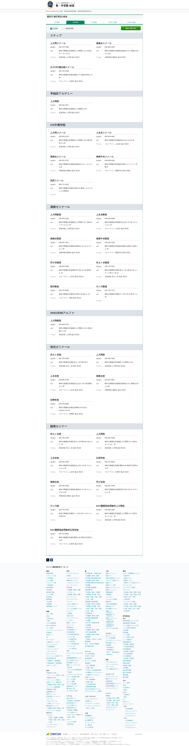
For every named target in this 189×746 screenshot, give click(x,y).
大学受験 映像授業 (90, 587)
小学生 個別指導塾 (90, 632)
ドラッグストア (90, 718)
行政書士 (89, 672)
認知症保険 (126, 663)
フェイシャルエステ (112, 664)
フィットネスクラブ (91, 699)
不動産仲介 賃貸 (51, 689)
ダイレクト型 (52, 576)
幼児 (87, 656)
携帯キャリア (128, 580)
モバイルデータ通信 (129, 587)
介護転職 (108, 594)
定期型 (132, 644)
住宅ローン (49, 635)
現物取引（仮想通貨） (54, 660)
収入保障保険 (128, 653)
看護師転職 (109, 592)
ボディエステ (110, 666)
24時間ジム (88, 701)
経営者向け (110, 647)
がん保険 (49, 601)
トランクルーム (71, 606)
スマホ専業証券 (51, 623)
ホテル (69, 719)
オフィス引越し (71, 679)
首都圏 (50, 684)
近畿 (58, 684)
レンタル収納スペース (75, 608)
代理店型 (50, 578)
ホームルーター (127, 585)
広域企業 (127, 599)
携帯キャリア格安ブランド (132, 583)
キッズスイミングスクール (92, 706)
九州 (62, 684)
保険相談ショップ (51, 606)
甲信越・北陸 (96, 594)
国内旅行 (70, 700)
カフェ (69, 655)
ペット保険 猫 (127, 639)
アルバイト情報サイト (113, 580)
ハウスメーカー (52, 724)
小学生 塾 (88, 627)
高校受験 (75, 22)
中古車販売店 (71, 632)
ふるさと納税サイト (73, 604)
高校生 (88, 639)
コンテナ (70, 611)
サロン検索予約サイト (113, 669)
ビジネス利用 (72, 722)
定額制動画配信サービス (74, 658)
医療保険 (49, 599)
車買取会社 (70, 627)
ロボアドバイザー (51, 665)
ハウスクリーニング (73, 583)
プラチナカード (131, 715)
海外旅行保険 (50, 592)
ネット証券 (49, 614)
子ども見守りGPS (72, 691)
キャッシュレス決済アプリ (54, 656)
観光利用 (70, 724)
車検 (68, 651)
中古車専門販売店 (73, 634)
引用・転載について (104, 734)
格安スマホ (127, 578)
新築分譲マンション (52, 706)
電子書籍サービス (72, 662)
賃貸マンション (51, 694)
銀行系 (50, 642)
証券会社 (50, 618)
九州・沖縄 (89, 599)
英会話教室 (88, 658)
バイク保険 (49, 580)
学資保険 (49, 604)
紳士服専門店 (89, 720)
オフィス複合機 (71, 684)
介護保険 (125, 668)
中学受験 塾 (88, 613)
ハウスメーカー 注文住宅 (53, 710)
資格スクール (89, 677)
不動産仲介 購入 (51, 677)
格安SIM (126, 576)
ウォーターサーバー (73, 573)
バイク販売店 (71, 641)
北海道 (88, 592)
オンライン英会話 (90, 660)
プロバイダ (126, 590)
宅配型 (70, 613)
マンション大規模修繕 (53, 687)
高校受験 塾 (88, 590)
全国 (116, 705)
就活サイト (109, 576)
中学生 (94, 639)
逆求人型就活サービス (113, 578)
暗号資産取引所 (51, 658)
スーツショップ (90, 722)
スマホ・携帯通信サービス (131, 573)
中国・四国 (61, 720)
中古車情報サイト (72, 630)
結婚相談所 (109, 681)
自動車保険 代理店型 (129, 623)
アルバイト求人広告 (112, 628)
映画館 (108, 695)
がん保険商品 (127, 656)
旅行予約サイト (71, 698)
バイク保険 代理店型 (129, 628)
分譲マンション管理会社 (53, 682)
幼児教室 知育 (89, 646)
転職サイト (109, 583)
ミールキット (71, 592)
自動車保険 (49, 573)
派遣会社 (108, 601)
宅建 (87, 668)
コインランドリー (72, 585)
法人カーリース (110, 636)
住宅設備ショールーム (53, 696)
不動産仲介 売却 (51, 673)
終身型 (126, 644)
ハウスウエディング (112, 676)
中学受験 (94, 22)
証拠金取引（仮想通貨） (55, 663)
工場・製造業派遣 (111, 604)
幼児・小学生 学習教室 (92, 644)
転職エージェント (111, 590)
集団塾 (55, 28)
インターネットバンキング (54, 630)
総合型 (70, 667)
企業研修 (108, 645)
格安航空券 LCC (72, 707)
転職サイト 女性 (111, 585)
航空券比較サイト (72, 703)
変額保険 (125, 675)
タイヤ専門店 (89, 727)
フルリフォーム (52, 701)
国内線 (70, 710)
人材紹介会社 (110, 622)
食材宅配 (69, 587)
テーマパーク (110, 710)
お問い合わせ (94, 734)
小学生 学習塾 (131, 22)
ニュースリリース (73, 734)
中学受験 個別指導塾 (91, 618)
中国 (139, 594)
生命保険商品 (127, 649)
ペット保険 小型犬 (128, 637)
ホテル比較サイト (72, 705)
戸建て (58, 675)
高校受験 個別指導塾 (91, 601)
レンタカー (70, 620)
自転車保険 (49, 587)
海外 (73, 717)
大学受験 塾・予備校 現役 (93, 573)
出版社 (70, 672)
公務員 (88, 675)
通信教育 (88, 637)
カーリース (70, 625)
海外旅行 (77, 700)
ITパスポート (96, 675)
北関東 (56, 717)
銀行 (49, 621)
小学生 (99, 639)
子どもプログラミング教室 (93, 691)
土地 (62, 675)
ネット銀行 (49, 628)
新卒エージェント (111, 618)
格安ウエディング (111, 679)
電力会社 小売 (71, 688)
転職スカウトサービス (113, 587)
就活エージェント (111, 573)
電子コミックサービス (73, 665)
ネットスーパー (71, 597)
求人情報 (114, 734)
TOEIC (88, 670)
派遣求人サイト (110, 606)
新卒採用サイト (110, 615)
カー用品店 (88, 725)
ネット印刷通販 (110, 638)
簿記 (92, 668)
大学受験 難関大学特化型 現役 (94, 583)
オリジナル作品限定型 (75, 669)
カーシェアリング (72, 618)
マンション (51, 675)
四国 (125, 597)
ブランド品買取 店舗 (73, 676)
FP (87, 665)
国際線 (75, 710)
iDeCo (125, 692)
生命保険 (49, 597)
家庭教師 (88, 641)
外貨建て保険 (127, 665)
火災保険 (49, 590)
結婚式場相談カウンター (113, 683)
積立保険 (125, 677)
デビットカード (51, 653)
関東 (118, 698)
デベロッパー (52, 727)
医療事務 (92, 665)
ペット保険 (49, 594)
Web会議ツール (110, 643)
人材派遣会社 (110, 625)
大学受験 (57, 22)
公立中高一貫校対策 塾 (92, 622)
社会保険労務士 (97, 670)
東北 (50, 717)
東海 (54, 684)
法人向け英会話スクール (92, 689)
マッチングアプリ (111, 688)
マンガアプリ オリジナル (74, 674)
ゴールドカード (52, 651)
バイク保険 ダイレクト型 (130, 625)
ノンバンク (56, 642)
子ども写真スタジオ (73, 660)
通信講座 (88, 663)
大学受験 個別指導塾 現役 (93, 578)
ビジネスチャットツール (113, 640)
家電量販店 (88, 715)
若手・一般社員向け (113, 652)
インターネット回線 (129, 601)
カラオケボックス (111, 707)
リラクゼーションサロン (92, 703)
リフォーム (49, 699)
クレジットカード (51, 644)
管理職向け (110, 650)
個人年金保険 (127, 672)
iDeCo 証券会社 (51, 625)
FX (47, 637)
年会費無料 (51, 646)
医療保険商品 (127, 642)
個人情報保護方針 (84, 734)
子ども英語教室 (90, 653)
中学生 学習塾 (112, 22)
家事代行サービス (72, 580)
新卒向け (110, 654)
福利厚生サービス (72, 686)
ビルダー (50, 715)
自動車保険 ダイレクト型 (130, 621)
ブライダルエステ (111, 662)
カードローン (50, 639)
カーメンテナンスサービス (75, 653)
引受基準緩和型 (129, 646)
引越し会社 (70, 615)
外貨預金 (49, 632)
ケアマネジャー (98, 672)
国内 (69, 717)
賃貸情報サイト (51, 691)
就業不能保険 (127, 660)
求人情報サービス (111, 608)
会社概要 (65, 734)
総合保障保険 (127, 670)
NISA (47, 616)
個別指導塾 (69, 28)
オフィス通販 (71, 681)
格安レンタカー (71, 622)
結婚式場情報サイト (112, 686)
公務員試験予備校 (90, 686)
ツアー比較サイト (72, 712)
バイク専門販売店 (73, 644)
